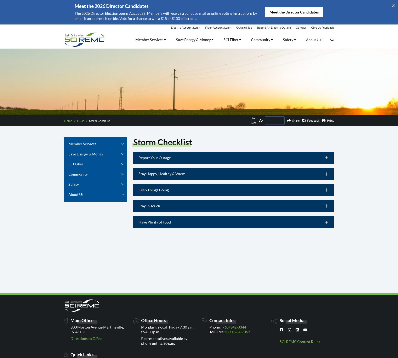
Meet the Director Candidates (294, 12)
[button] (122, 144)
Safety (288, 39)
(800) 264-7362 (237, 332)
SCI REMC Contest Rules (300, 341)
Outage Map (244, 27)
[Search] (332, 39)
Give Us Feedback (322, 27)
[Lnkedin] (297, 331)
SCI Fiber (230, 39)
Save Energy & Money (193, 39)
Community (260, 39)
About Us (313, 39)
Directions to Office (86, 338)
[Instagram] (289, 331)
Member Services (149, 39)
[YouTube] (305, 331)
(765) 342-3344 (233, 327)
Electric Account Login (185, 27)
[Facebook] (281, 331)
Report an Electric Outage (274, 27)
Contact (301, 27)
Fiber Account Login (218, 27)
